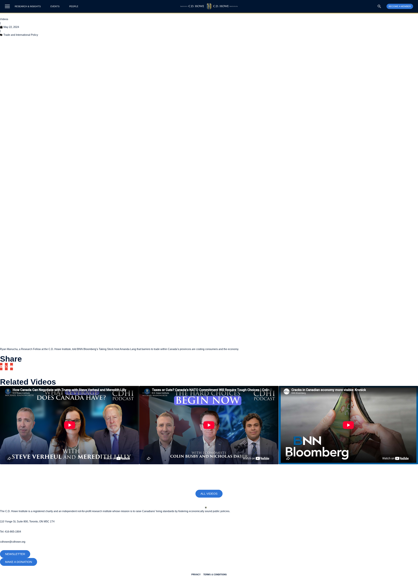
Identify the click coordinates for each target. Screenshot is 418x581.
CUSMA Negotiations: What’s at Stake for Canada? (59, 473)
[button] (1, 366)
